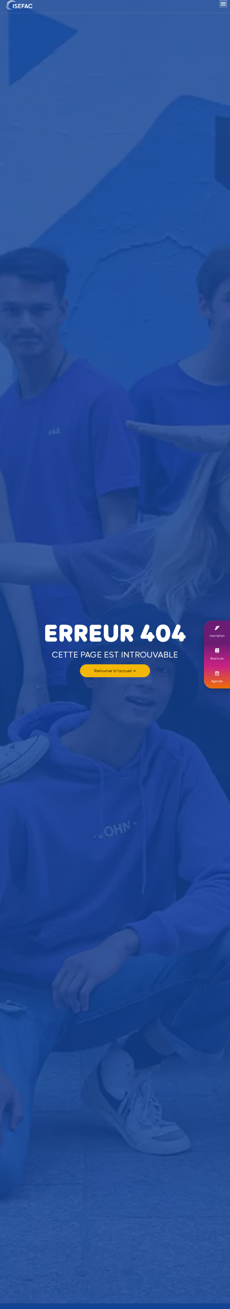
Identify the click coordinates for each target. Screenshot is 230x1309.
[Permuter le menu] (223, 3)
